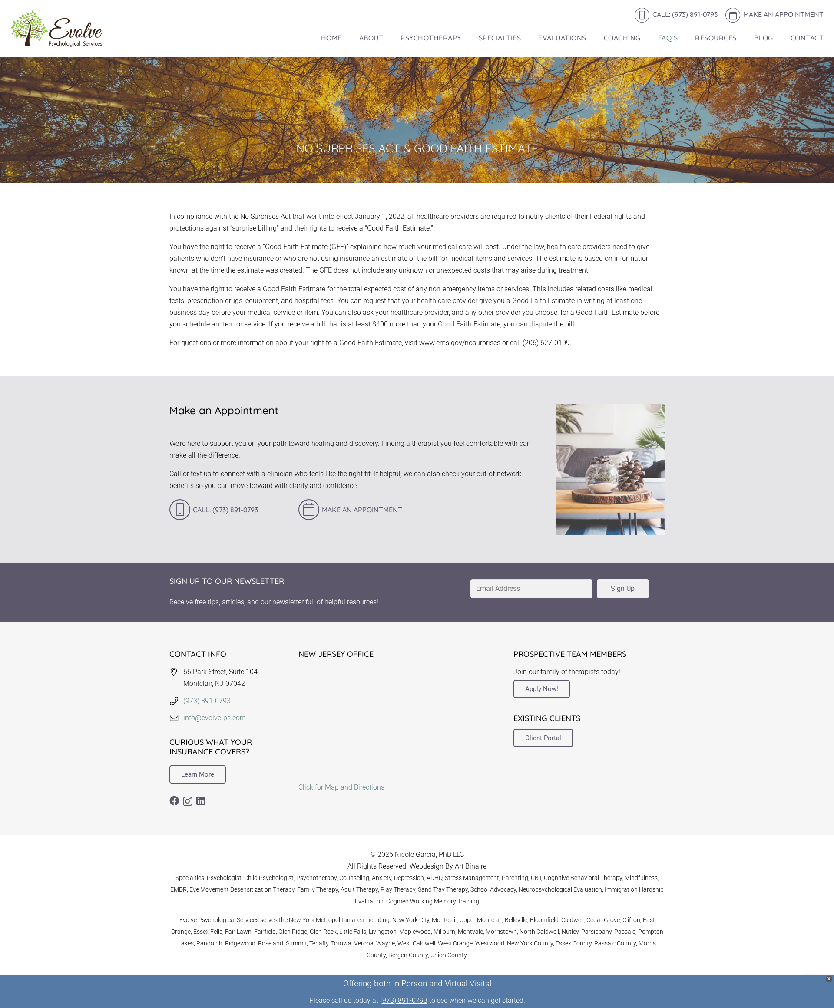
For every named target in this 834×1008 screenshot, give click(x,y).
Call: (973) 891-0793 (225, 509)
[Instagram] (187, 801)
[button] (387, 38)
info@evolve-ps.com (214, 718)
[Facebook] (174, 801)
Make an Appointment (362, 509)
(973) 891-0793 (207, 701)
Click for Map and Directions (341, 787)
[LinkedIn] (200, 801)
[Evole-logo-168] (56, 28)
